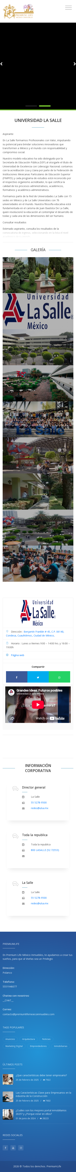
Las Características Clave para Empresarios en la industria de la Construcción (43, 1094)
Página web (17, 655)
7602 (48, 1100)
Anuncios (10, 1039)
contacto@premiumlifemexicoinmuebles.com (28, 1014)
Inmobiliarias (60, 1046)
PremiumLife (53, 1166)
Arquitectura (28, 1039)
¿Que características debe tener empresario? (41, 1075)
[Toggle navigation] (68, 8)
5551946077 (10, 986)
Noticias (46, 1039)
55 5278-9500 (39, 802)
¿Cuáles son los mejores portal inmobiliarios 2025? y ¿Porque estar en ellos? (41, 1112)
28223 (45, 1118)
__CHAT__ (8, 1000)
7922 (48, 1079)
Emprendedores (38, 1046)
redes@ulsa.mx (39, 808)
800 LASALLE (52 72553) (45, 850)
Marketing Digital (14, 1046)
